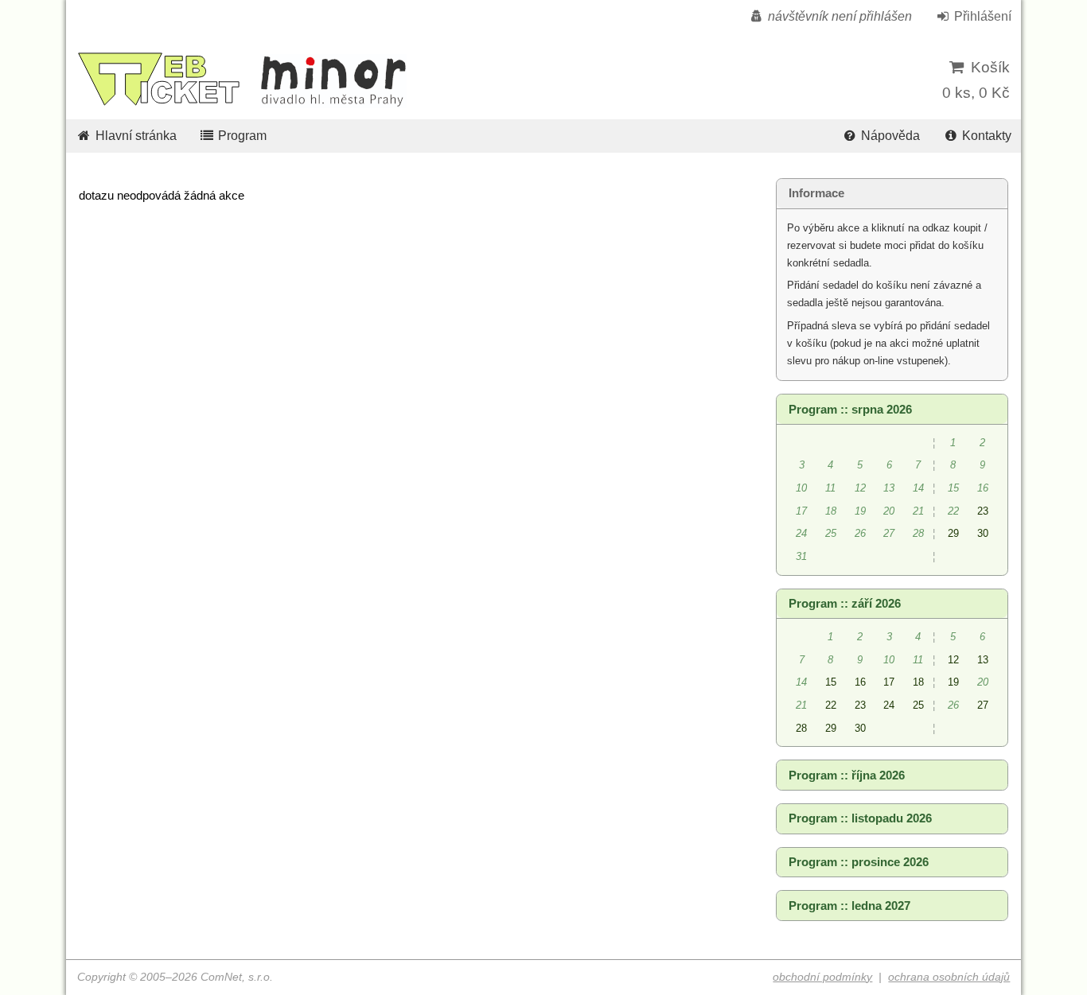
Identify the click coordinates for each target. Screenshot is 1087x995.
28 (801, 728)
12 (953, 660)
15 (830, 682)
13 (982, 660)
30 (982, 533)
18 (918, 682)
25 (918, 705)
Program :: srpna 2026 (850, 409)
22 (830, 705)
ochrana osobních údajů (949, 977)
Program (241, 135)
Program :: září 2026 (845, 603)
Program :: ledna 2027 (849, 906)
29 (953, 533)
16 (860, 682)
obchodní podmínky (822, 977)
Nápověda (889, 135)
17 (888, 682)
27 (982, 705)
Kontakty (985, 135)
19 (953, 682)
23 (982, 511)
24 (888, 705)
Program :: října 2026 (847, 775)
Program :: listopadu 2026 (860, 818)
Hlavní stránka (134, 135)
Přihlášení (981, 16)
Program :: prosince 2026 (859, 862)
